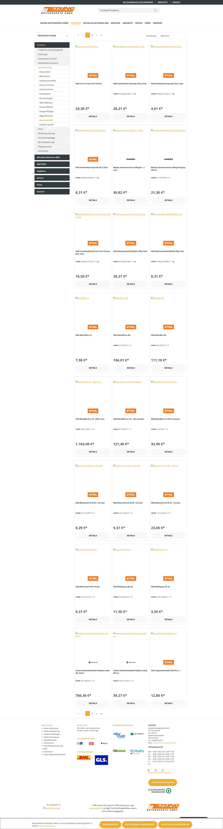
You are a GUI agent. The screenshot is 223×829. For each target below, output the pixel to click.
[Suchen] (155, 10)
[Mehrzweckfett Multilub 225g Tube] (130, 224)
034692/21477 (157, 740)
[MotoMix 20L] (168, 308)
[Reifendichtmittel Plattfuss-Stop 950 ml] (130, 643)
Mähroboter (44, 76)
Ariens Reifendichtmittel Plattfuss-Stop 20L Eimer (92, 672)
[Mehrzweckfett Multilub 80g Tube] (168, 224)
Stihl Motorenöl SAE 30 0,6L (87, 587)
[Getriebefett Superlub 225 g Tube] (130, 56)
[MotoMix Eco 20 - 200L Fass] (93, 392)
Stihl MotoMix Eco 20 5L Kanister (165, 419)
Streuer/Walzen (46, 107)
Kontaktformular (50, 740)
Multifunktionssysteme (48, 63)
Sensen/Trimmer (46, 85)
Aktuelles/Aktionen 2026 (48, 157)
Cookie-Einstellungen (51, 734)
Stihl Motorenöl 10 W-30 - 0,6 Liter (128, 503)
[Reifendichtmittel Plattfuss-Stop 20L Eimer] (93, 643)
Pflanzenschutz (44, 146)
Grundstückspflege (46, 138)
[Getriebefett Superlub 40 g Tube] (168, 56)
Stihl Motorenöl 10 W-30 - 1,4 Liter (165, 503)
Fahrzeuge (42, 54)
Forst (40, 129)
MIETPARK (41, 164)
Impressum (48, 752)
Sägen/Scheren (46, 116)
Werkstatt (163, 2)
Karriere (40, 191)
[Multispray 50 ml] (168, 559)
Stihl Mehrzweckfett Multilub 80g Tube (167, 251)
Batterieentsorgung (51, 737)
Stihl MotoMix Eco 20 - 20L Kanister (128, 419)
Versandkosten (96, 808)
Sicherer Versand (85, 752)
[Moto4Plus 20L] (130, 308)
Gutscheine (43, 151)
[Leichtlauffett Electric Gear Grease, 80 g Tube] (93, 224)
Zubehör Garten (46, 124)
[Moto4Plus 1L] (93, 308)
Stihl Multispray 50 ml (160, 587)
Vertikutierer (45, 94)
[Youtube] (158, 771)
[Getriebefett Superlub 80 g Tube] (93, 140)
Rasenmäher (45, 72)
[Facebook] (152, 771)
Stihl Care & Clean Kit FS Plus (88, 84)
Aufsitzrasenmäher (47, 80)
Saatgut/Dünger (46, 111)
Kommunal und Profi (47, 58)
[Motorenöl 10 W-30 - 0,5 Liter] (93, 476)
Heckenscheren (46, 89)
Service (40, 178)
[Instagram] (166, 771)
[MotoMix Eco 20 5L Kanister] (168, 392)
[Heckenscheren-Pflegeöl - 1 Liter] (130, 140)
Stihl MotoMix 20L (159, 335)
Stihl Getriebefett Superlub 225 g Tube (130, 84)
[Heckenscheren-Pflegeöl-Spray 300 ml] (168, 140)
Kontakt (176, 2)
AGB (45, 749)
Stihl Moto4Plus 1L (83, 335)
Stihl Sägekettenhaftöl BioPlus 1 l (165, 671)
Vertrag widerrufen (162, 782)
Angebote (41, 171)
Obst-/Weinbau (46, 102)
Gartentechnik (45, 67)
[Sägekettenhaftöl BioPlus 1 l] (168, 643)
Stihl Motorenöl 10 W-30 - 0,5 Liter (90, 503)
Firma (39, 184)
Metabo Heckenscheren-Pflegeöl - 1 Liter (128, 169)
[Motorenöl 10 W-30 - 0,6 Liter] (130, 476)
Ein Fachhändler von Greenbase (138, 2)
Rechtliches (46, 725)
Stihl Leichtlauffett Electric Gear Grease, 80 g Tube (92, 252)
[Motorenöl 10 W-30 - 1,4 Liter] (168, 476)
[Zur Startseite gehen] (57, 10)
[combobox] (124, 10)
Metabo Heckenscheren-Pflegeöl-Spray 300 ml (168, 169)
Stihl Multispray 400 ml (123, 587)
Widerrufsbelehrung (51, 731)
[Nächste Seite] (97, 35)
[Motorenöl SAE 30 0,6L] (93, 559)
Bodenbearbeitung (46, 133)
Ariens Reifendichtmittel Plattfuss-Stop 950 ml (130, 672)
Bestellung (82, 725)
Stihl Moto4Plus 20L (122, 335)
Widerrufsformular (50, 728)
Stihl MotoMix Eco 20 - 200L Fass (89, 419)
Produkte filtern (47, 35)
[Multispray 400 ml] (130, 559)
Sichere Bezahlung (85, 738)
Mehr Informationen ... (48, 826)
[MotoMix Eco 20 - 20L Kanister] (130, 392)
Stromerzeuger (46, 98)
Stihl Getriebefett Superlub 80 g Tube (91, 167)
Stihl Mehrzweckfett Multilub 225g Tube (130, 251)
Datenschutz (48, 743)
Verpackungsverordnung (53, 746)
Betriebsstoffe (45, 120)
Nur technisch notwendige (139, 825)
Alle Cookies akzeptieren (175, 825)
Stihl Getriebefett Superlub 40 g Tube (167, 84)
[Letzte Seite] (101, 35)
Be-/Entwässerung (46, 142)
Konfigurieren (110, 825)
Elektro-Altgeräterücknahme (54, 754)
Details (93, 116)
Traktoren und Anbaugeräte (50, 50)
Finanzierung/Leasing (123, 725)
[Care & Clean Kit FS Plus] (93, 56)
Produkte (41, 45)
